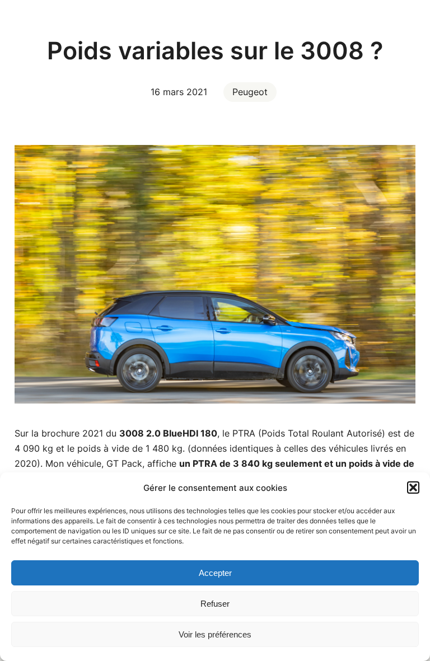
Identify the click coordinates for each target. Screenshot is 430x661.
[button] (413, 487)
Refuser (215, 603)
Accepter (215, 573)
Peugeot (250, 91)
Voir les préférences (215, 634)
